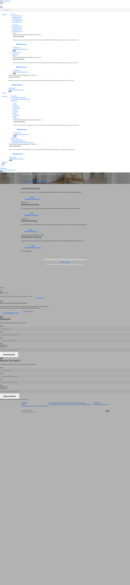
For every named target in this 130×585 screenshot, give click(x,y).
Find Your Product (16, 99)
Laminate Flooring (32, 198)
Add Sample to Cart (11, 313)
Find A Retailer (15, 97)
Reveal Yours (21, 44)
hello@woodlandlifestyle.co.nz (20, 49)
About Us (13, 139)
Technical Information (17, 142)
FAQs (12, 137)
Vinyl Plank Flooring (33, 247)
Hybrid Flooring (31, 230)
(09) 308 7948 (16, 47)
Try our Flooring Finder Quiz (36, 181)
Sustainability (14, 141)
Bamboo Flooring (31, 214)
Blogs (15, 100)
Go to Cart (40, 298)
